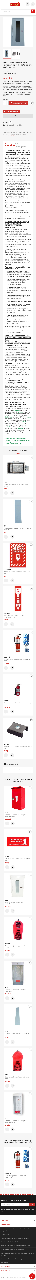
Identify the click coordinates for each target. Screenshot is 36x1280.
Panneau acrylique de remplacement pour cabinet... (17, 529)
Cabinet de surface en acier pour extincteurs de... (15, 990)
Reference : (6, 71)
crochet (20, 428)
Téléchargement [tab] (20, 147)
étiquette (28, 417)
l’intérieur (16, 410)
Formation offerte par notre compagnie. (12, 1259)
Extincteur (8, 417)
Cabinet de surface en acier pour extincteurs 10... (15, 815)
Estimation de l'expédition (18, 125)
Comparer (18, 116)
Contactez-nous (5, 1234)
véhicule (24, 422)
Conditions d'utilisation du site (10, 1242)
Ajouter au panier (18, 103)
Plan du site (4, 1262)
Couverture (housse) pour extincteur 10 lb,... (17, 1078)
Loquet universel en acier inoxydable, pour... (16, 485)
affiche (20, 412)
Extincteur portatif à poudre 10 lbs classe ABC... (17, 660)
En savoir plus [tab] (9, 144)
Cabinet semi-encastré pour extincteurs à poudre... (14, 903)
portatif (7, 427)
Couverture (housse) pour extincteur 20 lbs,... (17, 946)
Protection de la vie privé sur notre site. (12, 1249)
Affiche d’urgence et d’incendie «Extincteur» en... (14, 616)
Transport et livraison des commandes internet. (15, 1238)
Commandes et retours (9, 136)
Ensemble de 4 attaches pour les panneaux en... (18, 747)
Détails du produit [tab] (21, 144)
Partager (10, 122)
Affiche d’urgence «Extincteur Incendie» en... (17, 572)
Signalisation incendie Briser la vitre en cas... (17, 859)
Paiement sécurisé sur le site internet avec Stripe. (15, 1245)
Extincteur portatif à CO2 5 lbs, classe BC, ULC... (17, 703)
